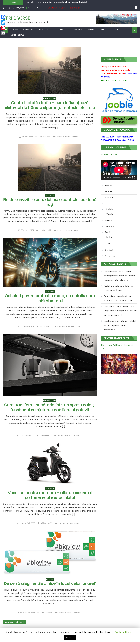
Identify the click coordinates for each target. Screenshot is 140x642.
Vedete (109, 214)
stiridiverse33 (44, 136)
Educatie (43, 29)
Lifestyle (63, 29)
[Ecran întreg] (133, 177)
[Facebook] (3, 17)
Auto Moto (29, 29)
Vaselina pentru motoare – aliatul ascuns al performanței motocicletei (50, 495)
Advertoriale (17, 35)
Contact (40, 8)
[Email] (3, 33)
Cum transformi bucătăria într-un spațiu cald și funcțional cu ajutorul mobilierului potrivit (49, 407)
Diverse (31, 8)
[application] (119, 170)
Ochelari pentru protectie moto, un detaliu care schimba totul (50, 298)
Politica (78, 29)
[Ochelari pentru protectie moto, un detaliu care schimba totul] (50, 262)
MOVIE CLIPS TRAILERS (111, 154)
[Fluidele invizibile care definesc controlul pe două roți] (50, 167)
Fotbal (109, 237)
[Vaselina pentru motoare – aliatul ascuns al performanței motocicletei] (50, 463)
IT (53, 29)
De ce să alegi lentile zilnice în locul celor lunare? (50, 583)
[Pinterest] (3, 28)
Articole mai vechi (15, 622)
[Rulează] (104, 177)
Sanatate (92, 29)
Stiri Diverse (16, 18)
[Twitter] (3, 22)
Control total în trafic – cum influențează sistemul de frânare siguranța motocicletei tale (50, 105)
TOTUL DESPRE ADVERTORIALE (114, 80)
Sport (104, 29)
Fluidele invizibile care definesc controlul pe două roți (50, 202)
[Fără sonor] (129, 177)
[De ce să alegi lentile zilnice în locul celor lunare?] (50, 553)
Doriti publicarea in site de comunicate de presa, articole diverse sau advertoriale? (115, 70)
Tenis (108, 243)
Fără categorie (49, 98)
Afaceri (14, 29)
